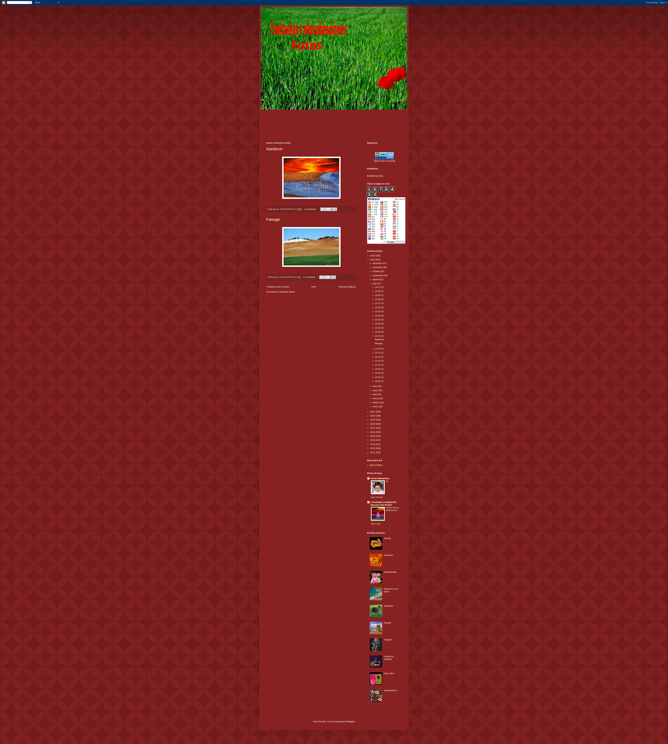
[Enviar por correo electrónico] (322, 209)
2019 (373, 420)
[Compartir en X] (328, 209)
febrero (376, 402)
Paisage (273, 219)
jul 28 (378, 299)
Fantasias (388, 606)
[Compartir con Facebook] (332, 209)
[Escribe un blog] (325, 209)
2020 (373, 416)
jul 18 (378, 348)
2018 (373, 424)
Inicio (313, 287)
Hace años (389, 673)
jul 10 (378, 361)
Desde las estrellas (388, 657)
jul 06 (378, 369)
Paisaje (387, 623)
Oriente (387, 538)
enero (376, 406)
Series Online (376, 465)
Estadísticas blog (375, 176)
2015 (373, 436)
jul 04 (378, 377)
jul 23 (378, 319)
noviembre (378, 267)
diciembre (378, 263)
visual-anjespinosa (380, 478)
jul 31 (378, 287)
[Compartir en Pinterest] (335, 209)
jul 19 (378, 336)
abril (375, 394)
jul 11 (378, 357)
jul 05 (378, 373)
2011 (373, 452)
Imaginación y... (391, 690)
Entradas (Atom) (287, 292)
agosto (376, 279)
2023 (373, 255)
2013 (373, 444)
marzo (376, 398)
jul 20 (378, 332)
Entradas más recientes (278, 287)
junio (375, 386)
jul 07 (378, 365)
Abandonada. (390, 572)
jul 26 (378, 307)
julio (375, 283)
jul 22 (378, 323)
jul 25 (378, 311)
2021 (373, 412)
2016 (373, 432)
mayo (375, 390)
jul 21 (378, 328)
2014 (373, 440)
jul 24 (378, 315)
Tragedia (388, 639)
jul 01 (378, 381)
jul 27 (378, 303)
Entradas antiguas (347, 287)
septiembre (378, 275)
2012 (373, 448)
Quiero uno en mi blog (384, 161)
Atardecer (274, 149)
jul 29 (378, 295)
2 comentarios (310, 209)
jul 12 (378, 352)
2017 (373, 428)
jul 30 (378, 291)
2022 (373, 259)
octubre (376, 271)
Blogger (351, 721)
